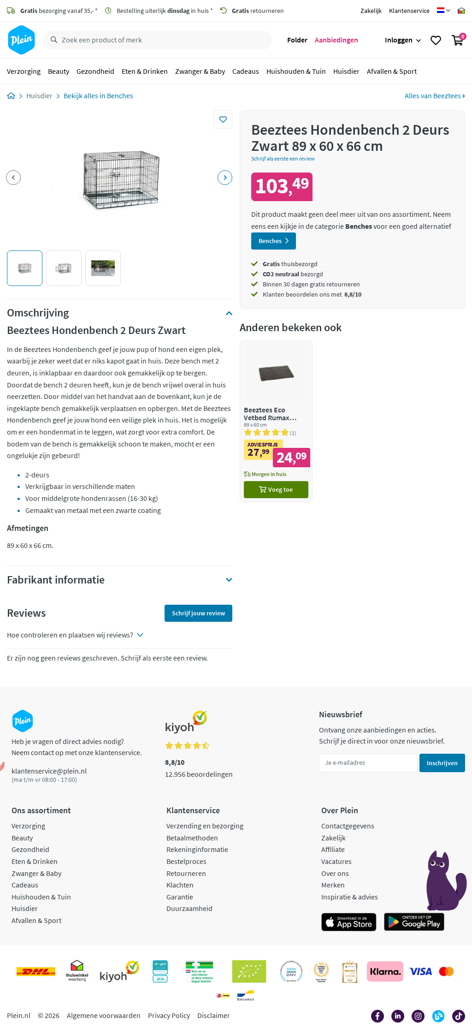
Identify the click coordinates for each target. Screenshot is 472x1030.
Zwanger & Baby (200, 71)
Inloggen (399, 39)
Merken (333, 884)
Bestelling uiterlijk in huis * (164, 10)
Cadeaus (245, 71)
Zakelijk (371, 10)
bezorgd (293, 274)
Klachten (180, 884)
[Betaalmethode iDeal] (223, 995)
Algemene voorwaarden (104, 1015)
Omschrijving (38, 313)
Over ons (335, 873)
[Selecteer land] (443, 10)
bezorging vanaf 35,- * (59, 10)
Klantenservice (409, 10)
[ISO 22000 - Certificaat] (291, 971)
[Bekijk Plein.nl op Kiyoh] (120, 971)
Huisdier (346, 71)
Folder (297, 39)
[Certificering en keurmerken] (249, 971)
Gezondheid (95, 71)
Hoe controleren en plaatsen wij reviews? (70, 634)
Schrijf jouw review (198, 613)
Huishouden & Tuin (296, 71)
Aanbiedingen (336, 39)
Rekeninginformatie (197, 849)
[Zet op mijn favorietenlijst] (223, 119)
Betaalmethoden (192, 837)
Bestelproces (186, 861)
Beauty (58, 71)
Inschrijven (442, 763)
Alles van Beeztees (433, 95)
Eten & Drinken (145, 71)
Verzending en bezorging (204, 825)
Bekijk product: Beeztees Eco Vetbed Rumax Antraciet (276, 421)
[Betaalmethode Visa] (420, 971)
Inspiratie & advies (349, 896)
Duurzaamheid (189, 908)
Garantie (179, 896)
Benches (120, 95)
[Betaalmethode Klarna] (385, 971)
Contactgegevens (347, 825)
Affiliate (333, 849)
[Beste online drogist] (321, 971)
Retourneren (186, 873)
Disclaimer (213, 1015)
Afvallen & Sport (392, 71)
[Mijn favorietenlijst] (436, 40)
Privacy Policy (169, 1015)
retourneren (258, 10)
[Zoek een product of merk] (52, 40)
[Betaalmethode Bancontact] (246, 995)
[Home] (11, 95)
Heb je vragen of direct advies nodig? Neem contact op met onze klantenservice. (77, 747)
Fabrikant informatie (56, 580)
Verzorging (24, 71)
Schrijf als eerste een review (283, 158)
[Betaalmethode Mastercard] (446, 971)
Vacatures (336, 861)
